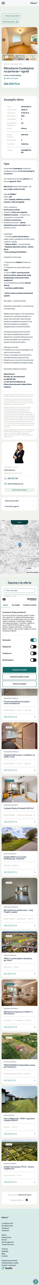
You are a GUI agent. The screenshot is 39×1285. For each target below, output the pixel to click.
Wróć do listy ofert (12, 16)
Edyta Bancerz (9, 470)
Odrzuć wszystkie (19, 684)
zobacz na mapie (12, 78)
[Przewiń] (33, 815)
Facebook (5, 1230)
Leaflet (28, 568)
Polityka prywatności (9, 1261)
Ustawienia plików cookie (19, 677)
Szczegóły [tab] (16, 605)
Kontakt (5, 1256)
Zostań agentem (8, 1242)
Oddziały (5, 1251)
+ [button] (3, 523)
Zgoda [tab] (5, 605)
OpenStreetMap (32, 572)
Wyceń (4, 1240)
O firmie (5, 1249)
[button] (35, 39)
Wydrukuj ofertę (9, 22)
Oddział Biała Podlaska (19, 490)
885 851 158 (13, 478)
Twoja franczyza (8, 1244)
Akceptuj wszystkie (19, 670)
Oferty (4, 1235)
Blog (3, 1254)
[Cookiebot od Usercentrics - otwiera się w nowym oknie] (28, 599)
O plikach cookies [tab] (30, 605)
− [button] (3, 526)
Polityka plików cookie (10, 1263)
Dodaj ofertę (6, 1237)
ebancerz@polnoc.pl (15, 484)
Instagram (5, 1228)
